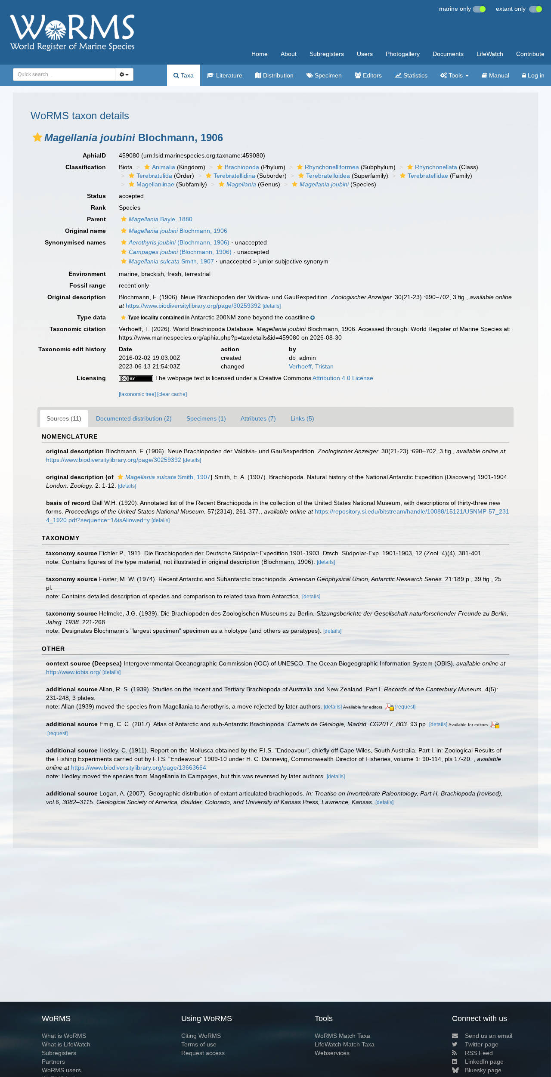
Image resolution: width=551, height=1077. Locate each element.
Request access (203, 1052)
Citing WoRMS (201, 1035)
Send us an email (488, 1035)
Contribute (530, 53)
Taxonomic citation (78, 328)
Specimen (327, 75)
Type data (91, 317)
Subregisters (327, 53)
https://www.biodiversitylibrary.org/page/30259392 (193, 305)
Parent (96, 219)
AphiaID (94, 155)
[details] (272, 306)
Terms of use (199, 1044)
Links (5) (302, 418)
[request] (405, 707)
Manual (498, 75)
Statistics (414, 75)
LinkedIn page (484, 1061)
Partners (53, 1061)
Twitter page (481, 1044)
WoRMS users (61, 1070)
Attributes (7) (258, 418)
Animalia (163, 167)
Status (96, 195)
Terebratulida (154, 175)
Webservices (332, 1052)
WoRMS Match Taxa (342, 1035)
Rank (98, 207)
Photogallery (403, 53)
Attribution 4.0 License (343, 377)
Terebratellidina (234, 175)
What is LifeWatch (66, 1044)
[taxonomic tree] (138, 394)
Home (259, 53)
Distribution (277, 75)
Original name (85, 230)
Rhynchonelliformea (332, 167)
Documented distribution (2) (134, 418)
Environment (87, 273)
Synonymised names (75, 242)
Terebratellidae (428, 175)
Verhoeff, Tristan (311, 366)
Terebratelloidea (328, 175)
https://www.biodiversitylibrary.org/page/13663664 (138, 767)
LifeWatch (490, 53)
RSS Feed (479, 1052)
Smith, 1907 (171, 261)
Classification (85, 167)
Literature (228, 75)
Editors (371, 75)
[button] (37, 137)
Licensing (91, 377)
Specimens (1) (206, 418)
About (289, 53)
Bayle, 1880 (160, 219)
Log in (535, 75)
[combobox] (64, 74)
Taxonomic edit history (72, 349)
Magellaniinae (155, 184)
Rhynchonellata (436, 167)
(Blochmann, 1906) (179, 242)
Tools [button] (455, 75)
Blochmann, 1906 (178, 230)
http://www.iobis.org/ (73, 671)
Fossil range (87, 285)
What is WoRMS (64, 1035)
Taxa (186, 75)
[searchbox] (61, 74)
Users (365, 53)
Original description (76, 297)
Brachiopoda (242, 167)
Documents (448, 53)
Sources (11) (63, 418)
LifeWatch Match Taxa (345, 1044)
